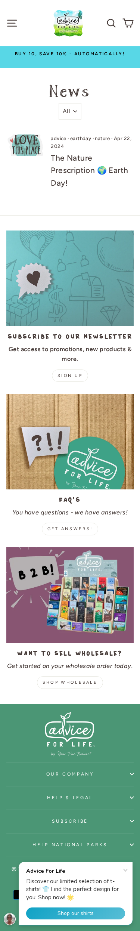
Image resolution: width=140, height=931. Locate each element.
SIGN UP (70, 375)
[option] (70, 53)
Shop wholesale (70, 682)
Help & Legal (70, 797)
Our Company (70, 774)
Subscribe (70, 821)
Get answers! (70, 528)
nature (102, 138)
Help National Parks (69, 844)
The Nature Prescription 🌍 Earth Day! (89, 170)
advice (58, 138)
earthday (80, 138)
